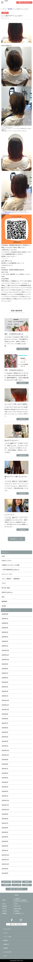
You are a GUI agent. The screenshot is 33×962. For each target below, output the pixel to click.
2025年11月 (5, 655)
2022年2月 (5, 846)
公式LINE (16, 911)
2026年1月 (5, 646)
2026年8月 (5, 614)
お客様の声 (6, 885)
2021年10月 (5, 864)
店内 (3, 597)
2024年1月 (5, 746)
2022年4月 (5, 837)
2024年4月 (5, 737)
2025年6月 (5, 677)
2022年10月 (5, 809)
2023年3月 (5, 787)
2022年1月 (5, 850)
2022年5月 (5, 832)
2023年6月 (5, 773)
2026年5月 (5, 627)
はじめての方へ (6, 881)
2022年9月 (5, 814)
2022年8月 (5, 818)
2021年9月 (5, 868)
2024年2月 (5, 741)
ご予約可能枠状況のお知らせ (10, 569)
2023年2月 (5, 791)
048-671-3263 (17, 908)
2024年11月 (5, 705)
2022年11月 (5, 805)
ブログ (4, 583)
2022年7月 (5, 823)
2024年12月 (5, 700)
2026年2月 (5, 641)
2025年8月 (5, 668)
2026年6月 (5, 623)
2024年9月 (5, 714)
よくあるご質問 (7, 952)
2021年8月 (5, 873)
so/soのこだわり (7, 560)
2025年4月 (5, 687)
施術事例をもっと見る (16, 539)
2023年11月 (5, 755)
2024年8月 (5, 718)
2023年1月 (5, 796)
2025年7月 (5, 673)
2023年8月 (5, 764)
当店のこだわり (16, 881)
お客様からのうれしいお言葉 (10, 565)
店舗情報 (27, 885)
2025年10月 (5, 659)
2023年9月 (5, 759)
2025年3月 (5, 691)
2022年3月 (5, 841)
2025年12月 (5, 650)
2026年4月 (5, 632)
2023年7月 (5, 768)
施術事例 (5, 12)
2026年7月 (5, 618)
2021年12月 (5, 855)
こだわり (5, 932)
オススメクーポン (7, 574)
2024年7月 (5, 723)
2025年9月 (5, 664)
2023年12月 (5, 750)
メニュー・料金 (16, 885)
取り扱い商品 (6, 588)
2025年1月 (5, 696)
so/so (3, 556)
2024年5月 (5, 732)
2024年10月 (5, 709)
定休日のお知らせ (7, 592)
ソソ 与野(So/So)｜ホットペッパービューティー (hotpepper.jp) (15, 213)
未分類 (4, 606)
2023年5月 (5, 777)
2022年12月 (5, 800)
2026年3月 (5, 637)
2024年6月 (5, 727)
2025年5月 (5, 682)
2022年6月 (5, 827)
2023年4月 (5, 782)
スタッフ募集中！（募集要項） (11, 578)
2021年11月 (5, 859)
